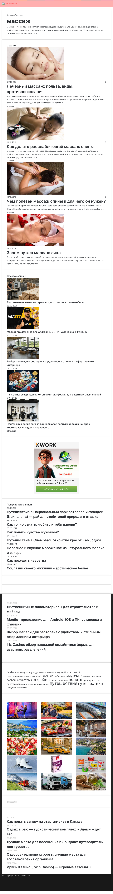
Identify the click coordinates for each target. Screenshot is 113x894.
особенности (15, 679)
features (12, 672)
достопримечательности (20, 676)
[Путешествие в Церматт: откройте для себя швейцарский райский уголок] (22, 790)
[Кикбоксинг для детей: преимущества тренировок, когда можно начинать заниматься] (22, 718)
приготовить (14, 684)
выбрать (66, 672)
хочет (24, 687)
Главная (11, 15)
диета (76, 672)
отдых (27, 680)
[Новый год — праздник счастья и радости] (56, 772)
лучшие (48, 676)
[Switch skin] (104, 4)
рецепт (11, 687)
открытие (55, 680)
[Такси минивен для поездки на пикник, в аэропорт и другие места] (56, 754)
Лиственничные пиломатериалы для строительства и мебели (45, 302)
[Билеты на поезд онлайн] (91, 718)
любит (57, 676)
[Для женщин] (9, 4)
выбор (57, 673)
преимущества (91, 680)
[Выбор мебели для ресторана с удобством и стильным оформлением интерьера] (23, 358)
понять (75, 679)
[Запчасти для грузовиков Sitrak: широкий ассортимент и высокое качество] (56, 790)
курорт (38, 676)
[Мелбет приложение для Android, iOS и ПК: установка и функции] (23, 329)
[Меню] (109, 4)
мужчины (86, 676)
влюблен (50, 672)
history (29, 672)
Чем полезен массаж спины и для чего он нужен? (56, 201)
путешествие (63, 683)
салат (19, 687)
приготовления (28, 684)
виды (35, 672)
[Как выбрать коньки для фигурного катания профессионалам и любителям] (22, 772)
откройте (40, 680)
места (64, 676)
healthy (21, 672)
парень (64, 680)
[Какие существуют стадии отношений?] (56, 718)
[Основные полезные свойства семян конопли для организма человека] (91, 790)
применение (42, 684)
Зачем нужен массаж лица (34, 252)
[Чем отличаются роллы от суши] (56, 736)
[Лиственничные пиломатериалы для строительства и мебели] (23, 299)
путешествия (90, 683)
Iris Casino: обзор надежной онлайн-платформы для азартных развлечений (54, 394)
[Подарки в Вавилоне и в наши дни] (22, 754)
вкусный (42, 672)
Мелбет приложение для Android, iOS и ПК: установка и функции (47, 331)
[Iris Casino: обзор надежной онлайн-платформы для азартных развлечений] (23, 391)
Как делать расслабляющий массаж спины (50, 146)
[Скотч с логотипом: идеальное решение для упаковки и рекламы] (91, 772)
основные (96, 676)
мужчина (75, 676)
